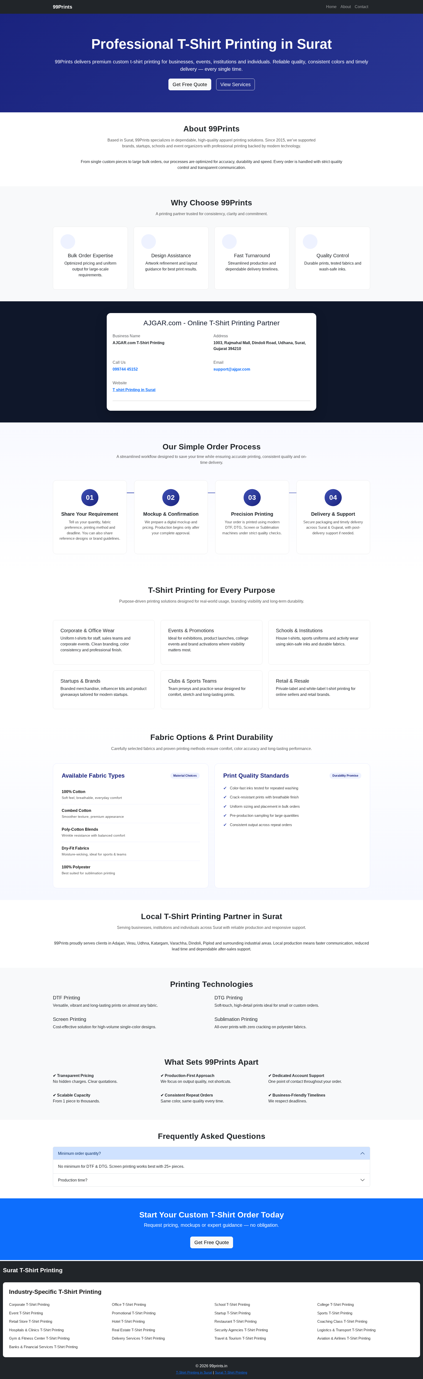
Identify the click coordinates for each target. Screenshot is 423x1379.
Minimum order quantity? (79, 1153)
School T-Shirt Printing (232, 1304)
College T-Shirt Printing (335, 1304)
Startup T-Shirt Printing (232, 1313)
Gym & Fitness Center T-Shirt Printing (39, 1338)
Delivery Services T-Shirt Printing (138, 1338)
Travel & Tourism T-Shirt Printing (240, 1338)
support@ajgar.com (231, 369)
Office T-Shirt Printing (129, 1304)
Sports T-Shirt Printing (334, 1313)
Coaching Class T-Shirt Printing (342, 1321)
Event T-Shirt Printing (26, 1313)
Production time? (72, 1180)
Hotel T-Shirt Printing (128, 1321)
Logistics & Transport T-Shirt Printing (346, 1330)
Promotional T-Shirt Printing (133, 1313)
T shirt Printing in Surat (134, 390)
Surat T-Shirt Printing (231, 1372)
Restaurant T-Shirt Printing (235, 1321)
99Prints (62, 7)
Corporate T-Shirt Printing (29, 1304)
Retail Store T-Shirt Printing (30, 1321)
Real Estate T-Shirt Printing (133, 1330)
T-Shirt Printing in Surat (194, 1372)
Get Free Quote (190, 84)
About (346, 7)
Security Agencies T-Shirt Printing (241, 1330)
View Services (235, 84)
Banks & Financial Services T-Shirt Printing (43, 1347)
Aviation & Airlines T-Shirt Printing (343, 1338)
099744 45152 (125, 369)
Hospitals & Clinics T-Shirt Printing (36, 1330)
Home (331, 7)
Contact (361, 7)
